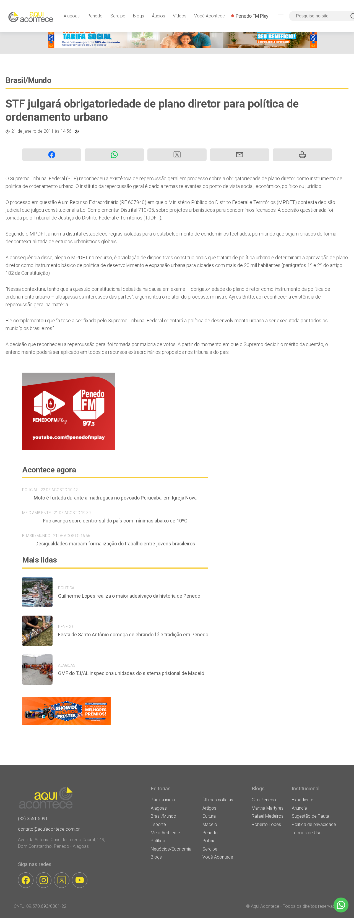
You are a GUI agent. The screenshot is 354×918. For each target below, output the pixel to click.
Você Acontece (209, 16)
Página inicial (163, 799)
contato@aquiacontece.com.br (49, 829)
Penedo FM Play (252, 16)
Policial (209, 840)
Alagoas (72, 16)
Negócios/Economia (171, 849)
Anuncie (299, 808)
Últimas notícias (217, 799)
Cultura (209, 816)
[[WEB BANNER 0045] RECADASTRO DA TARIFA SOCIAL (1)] (182, 46)
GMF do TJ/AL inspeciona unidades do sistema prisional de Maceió (131, 673)
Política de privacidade (314, 824)
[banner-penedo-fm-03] (68, 448)
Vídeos (179, 16)
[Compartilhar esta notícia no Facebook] (51, 154)
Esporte (158, 824)
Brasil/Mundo (28, 80)
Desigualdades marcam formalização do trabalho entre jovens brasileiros (115, 543)
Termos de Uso (307, 832)
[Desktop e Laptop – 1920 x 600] (66, 724)
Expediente (302, 799)
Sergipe (117, 16)
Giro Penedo (264, 799)
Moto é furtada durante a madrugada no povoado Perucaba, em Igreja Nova (115, 498)
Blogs (138, 16)
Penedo (95, 16)
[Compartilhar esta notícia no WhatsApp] (114, 154)
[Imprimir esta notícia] (302, 154)
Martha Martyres (267, 808)
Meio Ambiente (165, 832)
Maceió (209, 824)
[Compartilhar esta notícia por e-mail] (239, 154)
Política (158, 840)
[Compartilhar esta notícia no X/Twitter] (177, 154)
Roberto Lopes (266, 824)
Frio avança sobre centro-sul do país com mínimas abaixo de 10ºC (115, 521)
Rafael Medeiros (267, 816)
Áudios (158, 16)
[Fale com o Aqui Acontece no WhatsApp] (341, 905)
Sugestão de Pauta (310, 816)
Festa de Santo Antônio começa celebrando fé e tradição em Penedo (133, 634)
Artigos (209, 808)
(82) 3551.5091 (33, 818)
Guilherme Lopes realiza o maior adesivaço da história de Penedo (129, 596)
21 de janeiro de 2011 (32, 131)
